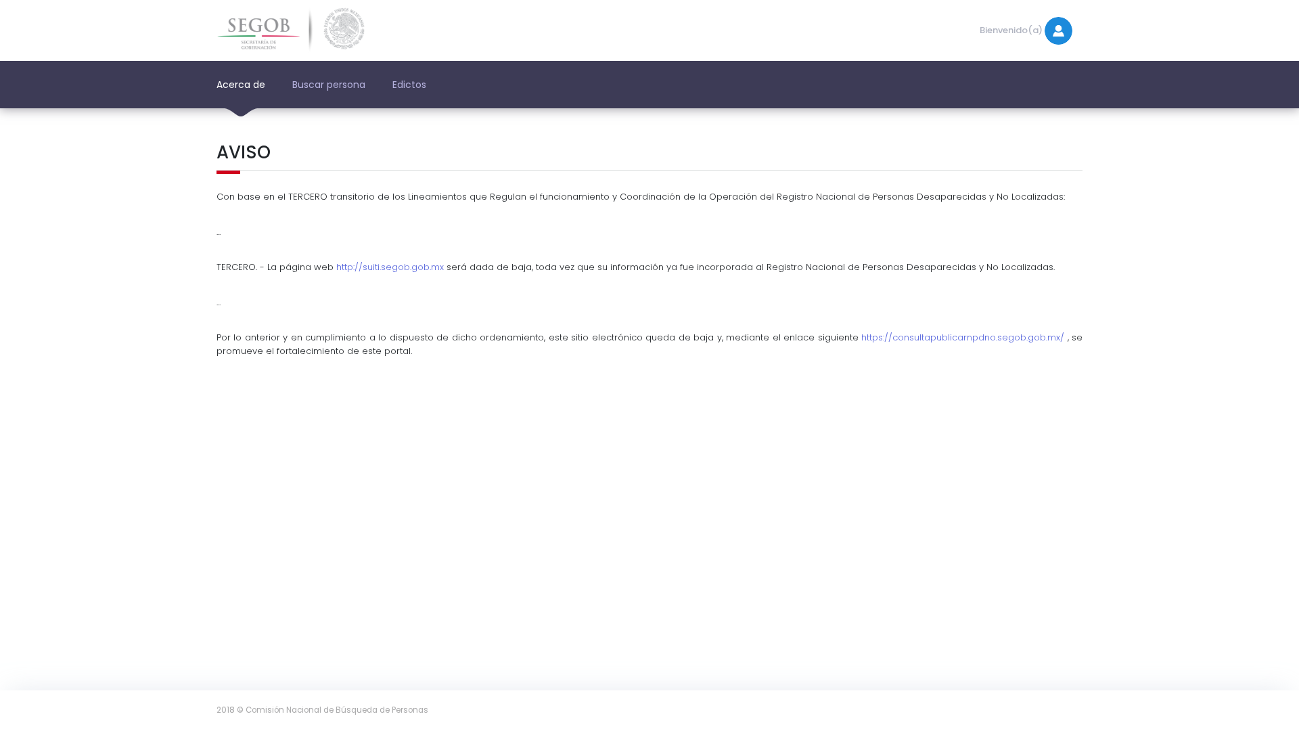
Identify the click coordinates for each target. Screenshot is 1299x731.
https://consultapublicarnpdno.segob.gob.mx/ (962, 337)
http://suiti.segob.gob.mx (390, 267)
